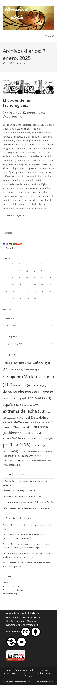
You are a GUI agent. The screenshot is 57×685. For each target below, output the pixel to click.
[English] (4, 243)
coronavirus (32, 370)
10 (35, 277)
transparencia (31, 455)
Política (42, 112)
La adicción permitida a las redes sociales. (22, 496)
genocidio (12, 418)
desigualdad (33, 391)
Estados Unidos (29, 405)
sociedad (33, 451)
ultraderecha (13, 460)
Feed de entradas (11, 586)
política (16, 445)
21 (13, 291)
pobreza (47, 438)
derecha (23, 385)
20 (5, 291)
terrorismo (12, 456)
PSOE (42, 445)
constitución (18, 369)
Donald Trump (15, 398)
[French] (7, 243)
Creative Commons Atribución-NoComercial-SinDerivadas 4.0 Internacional (22, 626)
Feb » (11, 309)
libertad (19, 432)
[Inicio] (4, 62)
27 (5, 298)
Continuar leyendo (17, 216)
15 (20, 284)
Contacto (28, 676)
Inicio (9, 669)
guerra (26, 417)
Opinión (31, 112)
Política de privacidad (42, 673)
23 (27, 291)
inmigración (29, 421)
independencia (12, 422)
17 (35, 284)
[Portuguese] (15, 243)
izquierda (27, 427)
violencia (42, 461)
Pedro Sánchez (30, 438)
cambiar (25, 362)
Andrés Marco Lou (11, 525)
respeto (23, 451)
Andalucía (10, 362)
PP (34, 445)
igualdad (41, 417)
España (11, 404)
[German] (10, 243)
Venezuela (30, 461)
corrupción (15, 376)
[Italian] (12, 243)
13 (5, 284)
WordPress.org (10, 593)
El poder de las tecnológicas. (17, 102)
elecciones (37, 398)
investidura (46, 422)
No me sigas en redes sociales (16, 673)
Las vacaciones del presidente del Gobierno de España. (28, 502)
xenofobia (13, 464)
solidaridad (46, 451)
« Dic (5, 309)
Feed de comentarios (13, 590)
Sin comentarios (15, 116)
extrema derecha (24, 411)
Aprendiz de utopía (16, 613)
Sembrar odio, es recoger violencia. (19, 490)
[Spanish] (21, 243)
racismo (10, 451)
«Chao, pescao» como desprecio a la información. (26, 507)
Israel (10, 427)
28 (13, 298)
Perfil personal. (41, 669)
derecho (39, 385)
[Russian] (18, 243)
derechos (13, 391)
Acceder (6, 582)
